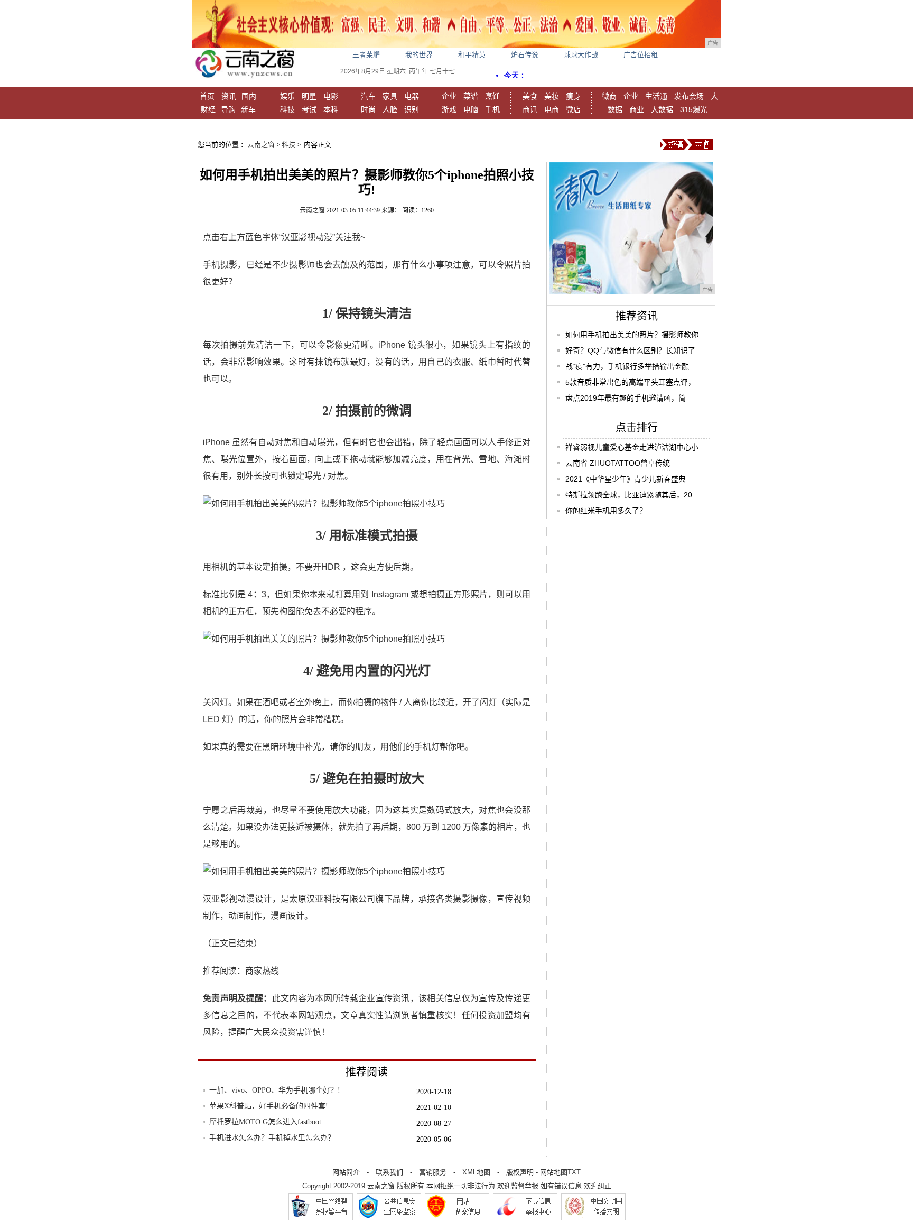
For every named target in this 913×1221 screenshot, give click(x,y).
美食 (530, 96)
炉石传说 (524, 55)
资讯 (228, 96)
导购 (228, 109)
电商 (551, 109)
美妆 (551, 96)
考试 (309, 109)
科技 (287, 109)
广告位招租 (640, 55)
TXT (574, 1172)
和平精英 (472, 55)
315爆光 (693, 109)
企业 (449, 96)
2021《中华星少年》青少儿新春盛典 (625, 479)
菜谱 (470, 96)
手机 (492, 109)
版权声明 (520, 1172)
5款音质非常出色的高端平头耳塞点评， (630, 382)
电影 (330, 96)
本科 (330, 109)
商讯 (530, 109)
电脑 (470, 109)
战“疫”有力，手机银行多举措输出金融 (627, 366)
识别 (411, 109)
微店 (573, 109)
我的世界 (419, 55)
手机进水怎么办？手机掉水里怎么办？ (272, 1138)
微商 (609, 96)
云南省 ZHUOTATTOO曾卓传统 (617, 463)
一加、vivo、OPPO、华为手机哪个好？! (274, 1090)
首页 (207, 96)
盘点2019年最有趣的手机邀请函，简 (625, 398)
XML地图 (476, 1172)
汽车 (368, 96)
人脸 (390, 109)
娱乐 (287, 96)
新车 (248, 109)
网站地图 (553, 1172)
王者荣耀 (366, 55)
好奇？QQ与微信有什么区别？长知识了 (630, 350)
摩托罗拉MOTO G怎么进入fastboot (265, 1122)
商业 (636, 109)
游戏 (449, 109)
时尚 (368, 109)
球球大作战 (581, 55)
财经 (208, 109)
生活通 (656, 96)
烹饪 (492, 96)
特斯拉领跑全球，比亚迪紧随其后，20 (628, 495)
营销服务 (432, 1172)
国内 (248, 96)
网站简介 (346, 1172)
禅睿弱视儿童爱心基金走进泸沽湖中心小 (631, 447)
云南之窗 (261, 145)
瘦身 (573, 96)
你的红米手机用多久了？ (606, 510)
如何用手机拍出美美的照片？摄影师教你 (631, 334)
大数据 (662, 109)
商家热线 (262, 970)
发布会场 (689, 96)
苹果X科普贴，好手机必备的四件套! (268, 1106)
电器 (411, 96)
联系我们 (389, 1172)
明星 (309, 96)
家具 (390, 96)
